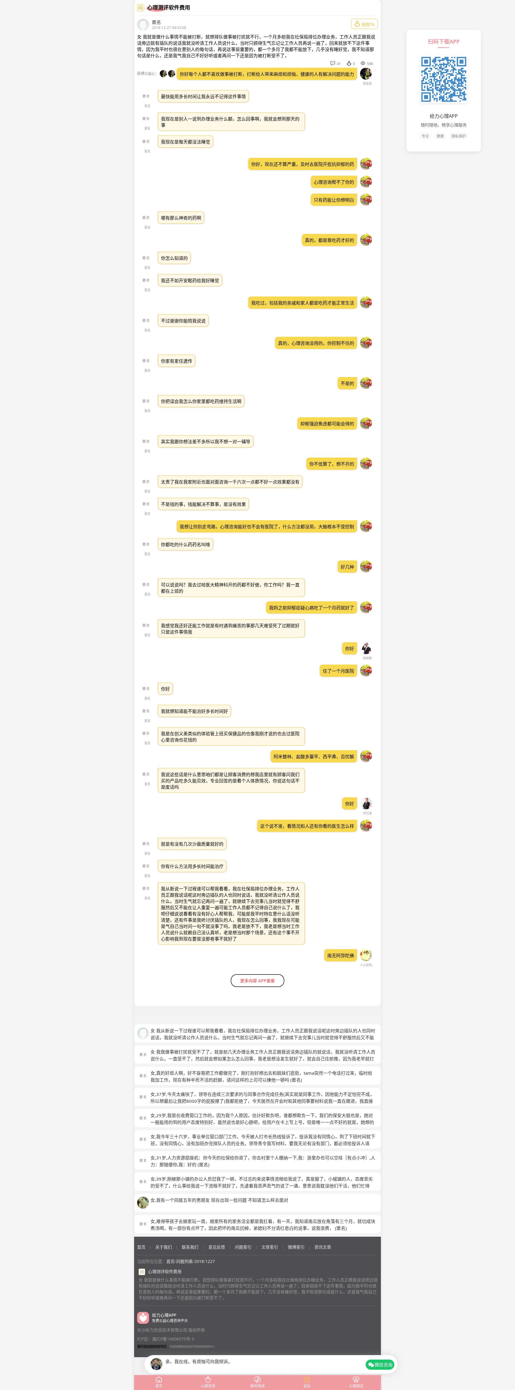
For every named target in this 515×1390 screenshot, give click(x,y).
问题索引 (243, 1247)
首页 (141, 1247)
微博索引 (296, 1247)
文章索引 (269, 1247)
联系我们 (190, 1247)
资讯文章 (322, 1247)
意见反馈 (216, 1247)
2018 (199, 1261)
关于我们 (163, 1247)
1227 (210, 1261)
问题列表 (184, 1261)
